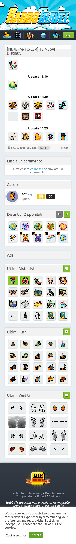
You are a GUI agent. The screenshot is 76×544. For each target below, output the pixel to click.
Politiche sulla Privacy (27, 493)
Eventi (41, 496)
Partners (54, 496)
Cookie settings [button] (16, 535)
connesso (36, 169)
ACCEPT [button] (36, 535)
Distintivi (44, 147)
